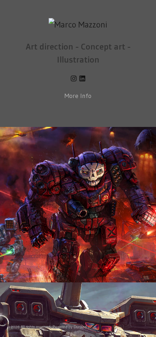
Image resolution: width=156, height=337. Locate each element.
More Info (78, 96)
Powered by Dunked (70, 326)
